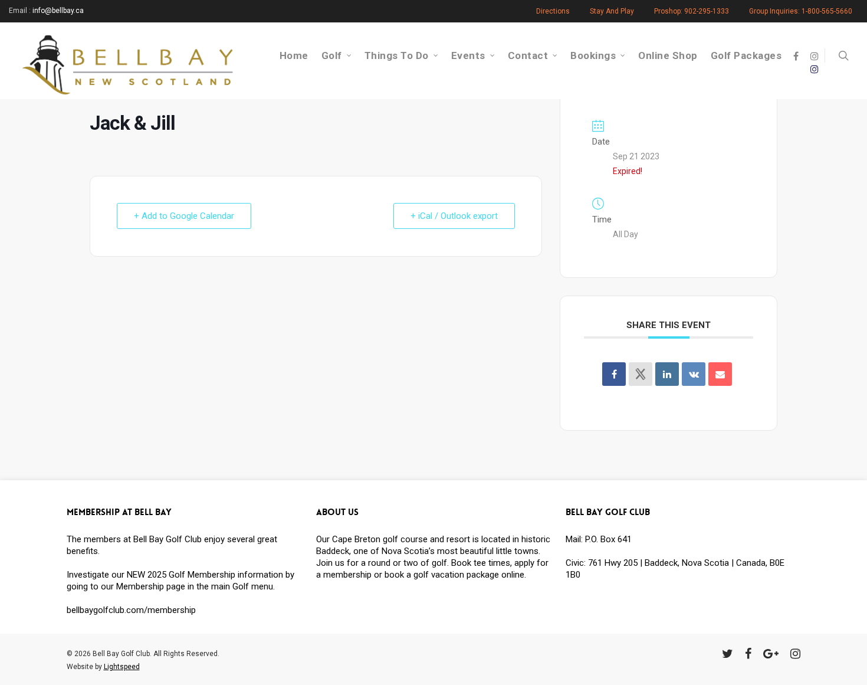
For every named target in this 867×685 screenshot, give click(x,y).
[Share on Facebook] (614, 374)
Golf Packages (746, 55)
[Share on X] (640, 374)
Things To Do (396, 55)
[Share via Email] (720, 374)
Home (294, 55)
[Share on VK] (693, 374)
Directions (553, 11)
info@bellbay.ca (58, 10)
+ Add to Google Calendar (184, 216)
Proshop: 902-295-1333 (691, 11)
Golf (331, 55)
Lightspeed (122, 667)
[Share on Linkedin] (667, 374)
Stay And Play (612, 11)
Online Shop (668, 55)
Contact (528, 55)
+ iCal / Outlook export (454, 216)
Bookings (593, 55)
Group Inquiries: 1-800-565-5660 (800, 11)
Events (468, 55)
